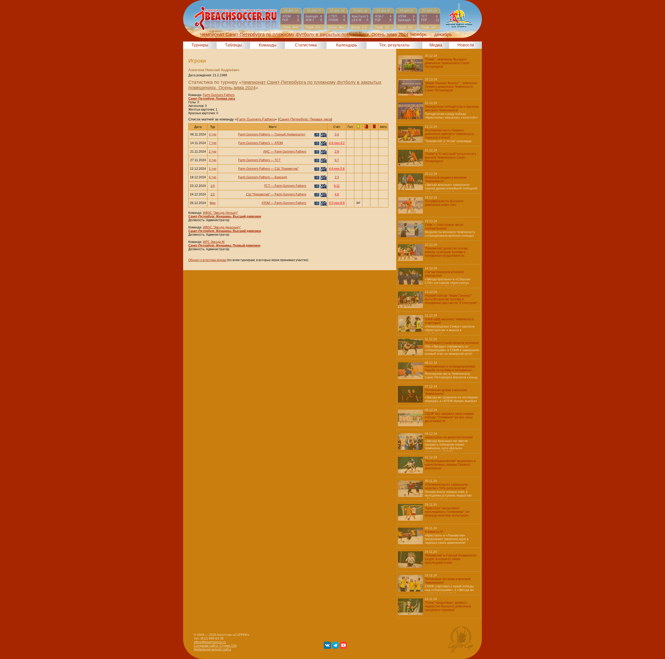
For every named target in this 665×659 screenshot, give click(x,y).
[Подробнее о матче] (291, 19)
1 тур (212, 169)
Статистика (306, 45)
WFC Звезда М (213, 242)
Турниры (199, 45)
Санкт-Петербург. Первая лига (211, 98)
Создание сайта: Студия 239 (215, 646)
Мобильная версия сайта (212, 649)
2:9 (337, 151)
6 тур (212, 177)
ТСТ (278, 160)
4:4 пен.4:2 (337, 143)
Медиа (435, 45)
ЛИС (266, 151)
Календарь (346, 45)
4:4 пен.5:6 (337, 169)
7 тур (212, 143)
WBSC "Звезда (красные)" (222, 227)
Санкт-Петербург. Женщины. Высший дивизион (224, 216)
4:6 (337, 194)
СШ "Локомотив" (286, 169)
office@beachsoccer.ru (210, 642)
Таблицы (233, 45)
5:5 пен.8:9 (337, 203)
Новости (465, 45)
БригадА (281, 177)
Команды (267, 45)
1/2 (212, 194)
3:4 (337, 134)
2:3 (337, 177)
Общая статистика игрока (207, 260)
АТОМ (279, 143)
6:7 (337, 160)
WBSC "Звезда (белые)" (220, 213)
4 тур (212, 134)
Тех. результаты (394, 45)
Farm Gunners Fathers (219, 95)
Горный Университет (290, 134)
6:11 (337, 186)
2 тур (212, 151)
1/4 (212, 186)
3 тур (212, 160)
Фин (213, 203)
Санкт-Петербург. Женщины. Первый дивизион (224, 245)
